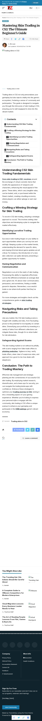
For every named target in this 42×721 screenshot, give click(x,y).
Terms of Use (13, 3)
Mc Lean (12, 44)
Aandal (6, 585)
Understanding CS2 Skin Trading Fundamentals (18, 125)
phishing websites (10, 351)
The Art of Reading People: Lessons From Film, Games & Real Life (14, 619)
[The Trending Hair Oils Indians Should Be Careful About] (34, 579)
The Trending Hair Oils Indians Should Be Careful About (13, 579)
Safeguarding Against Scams (21, 156)
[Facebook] (5, 645)
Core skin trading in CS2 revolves (16, 179)
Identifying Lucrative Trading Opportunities (19, 138)
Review (5, 21)
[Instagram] (34, 645)
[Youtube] (27, 645)
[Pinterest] (20, 645)
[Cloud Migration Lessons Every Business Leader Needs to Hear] (34, 606)
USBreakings (20, 409)
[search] (26, 8)
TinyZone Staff (8, 612)
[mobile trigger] (4, 8)
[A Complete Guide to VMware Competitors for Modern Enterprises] (34, 592)
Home (4, 17)
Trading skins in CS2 (19, 421)
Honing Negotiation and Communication (17, 144)
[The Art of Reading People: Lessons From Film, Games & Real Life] (34, 619)
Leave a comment (31, 438)
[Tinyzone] (9, 8)
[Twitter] (12, 645)
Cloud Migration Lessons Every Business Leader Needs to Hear (13, 606)
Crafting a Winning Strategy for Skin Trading (20, 131)
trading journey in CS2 (22, 392)
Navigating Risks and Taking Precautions (16, 151)
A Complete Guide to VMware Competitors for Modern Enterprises (13, 592)
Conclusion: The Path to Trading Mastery (18, 161)
